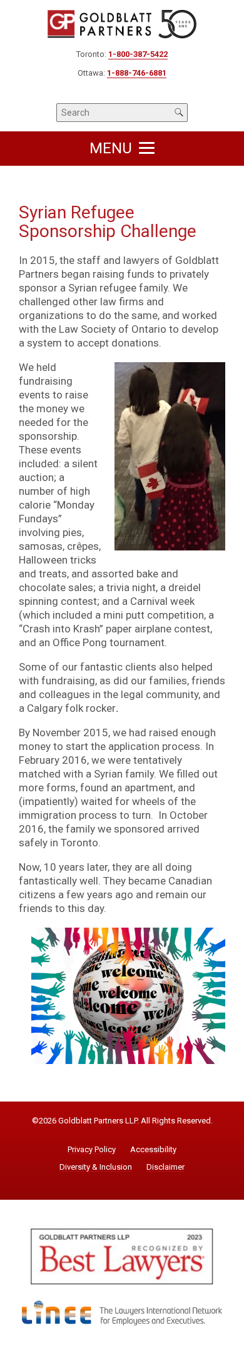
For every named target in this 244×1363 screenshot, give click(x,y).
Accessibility (153, 1149)
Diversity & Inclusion (95, 1167)
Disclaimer (165, 1167)
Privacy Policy (92, 1149)
